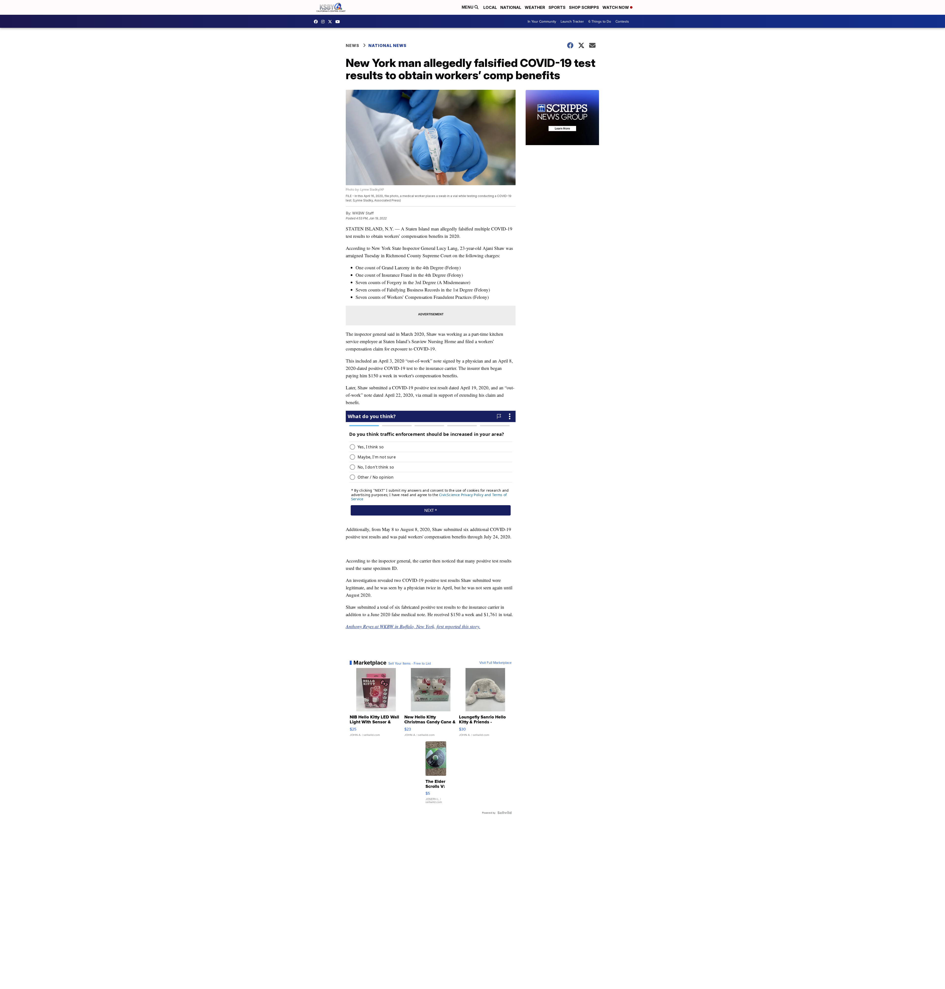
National (510, 7)
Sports (557, 7)
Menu (468, 7)
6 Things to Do (599, 21)
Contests (622, 21)
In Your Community (542, 21)
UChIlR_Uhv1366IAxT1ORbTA (338, 22)
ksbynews (317, 22)
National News (387, 45)
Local (490, 7)
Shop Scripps (584, 7)
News (352, 45)
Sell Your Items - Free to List (409, 663)
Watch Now (616, 7)
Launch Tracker (572, 21)
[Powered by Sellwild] (504, 812)
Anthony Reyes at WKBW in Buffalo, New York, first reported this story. (413, 626)
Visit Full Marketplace (495, 662)
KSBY (331, 22)
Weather (535, 7)
